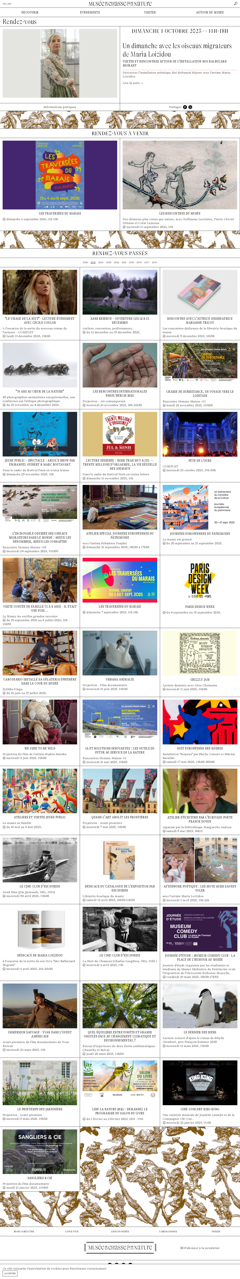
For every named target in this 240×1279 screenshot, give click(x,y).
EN (9, 3)
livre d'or (72, 1231)
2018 (139, 262)
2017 (147, 262)
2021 (124, 262)
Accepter (10, 1273)
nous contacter (24, 1231)
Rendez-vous (20, 22)
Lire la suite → (133, 83)
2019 (131, 262)
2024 (101, 262)
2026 (85, 262)
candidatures (168, 1231)
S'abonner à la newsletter (202, 1248)
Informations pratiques (60, 107)
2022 (116, 262)
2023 (108, 262)
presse (216, 1231)
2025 (93, 262)
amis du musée (120, 1231)
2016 (154, 262)
